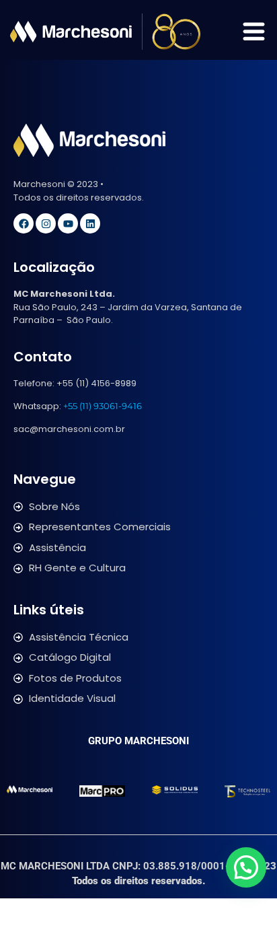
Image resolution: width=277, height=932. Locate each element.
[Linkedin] (90, 223)
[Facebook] (23, 223)
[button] (246, 867)
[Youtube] (68, 223)
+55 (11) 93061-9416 (102, 405)
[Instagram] (46, 223)
